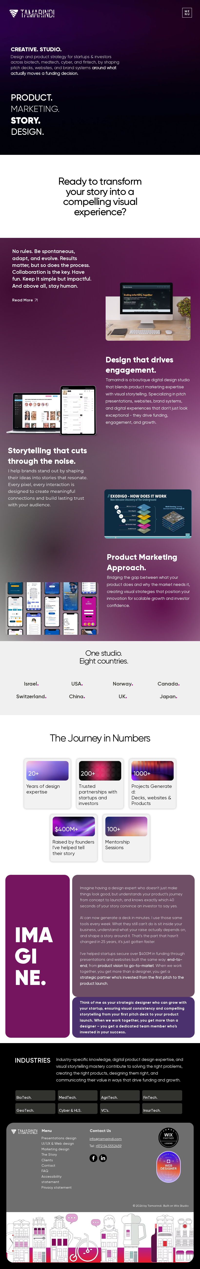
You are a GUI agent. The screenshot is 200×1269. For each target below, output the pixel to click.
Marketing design (55, 1149)
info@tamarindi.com (106, 1139)
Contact (48, 1165)
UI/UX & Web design (57, 1143)
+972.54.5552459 (108, 1146)
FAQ (44, 1171)
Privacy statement (56, 1187)
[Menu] (187, 13)
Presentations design (58, 1138)
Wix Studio (181, 1205)
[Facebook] (93, 1158)
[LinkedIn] (103, 1158)
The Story (49, 1154)
